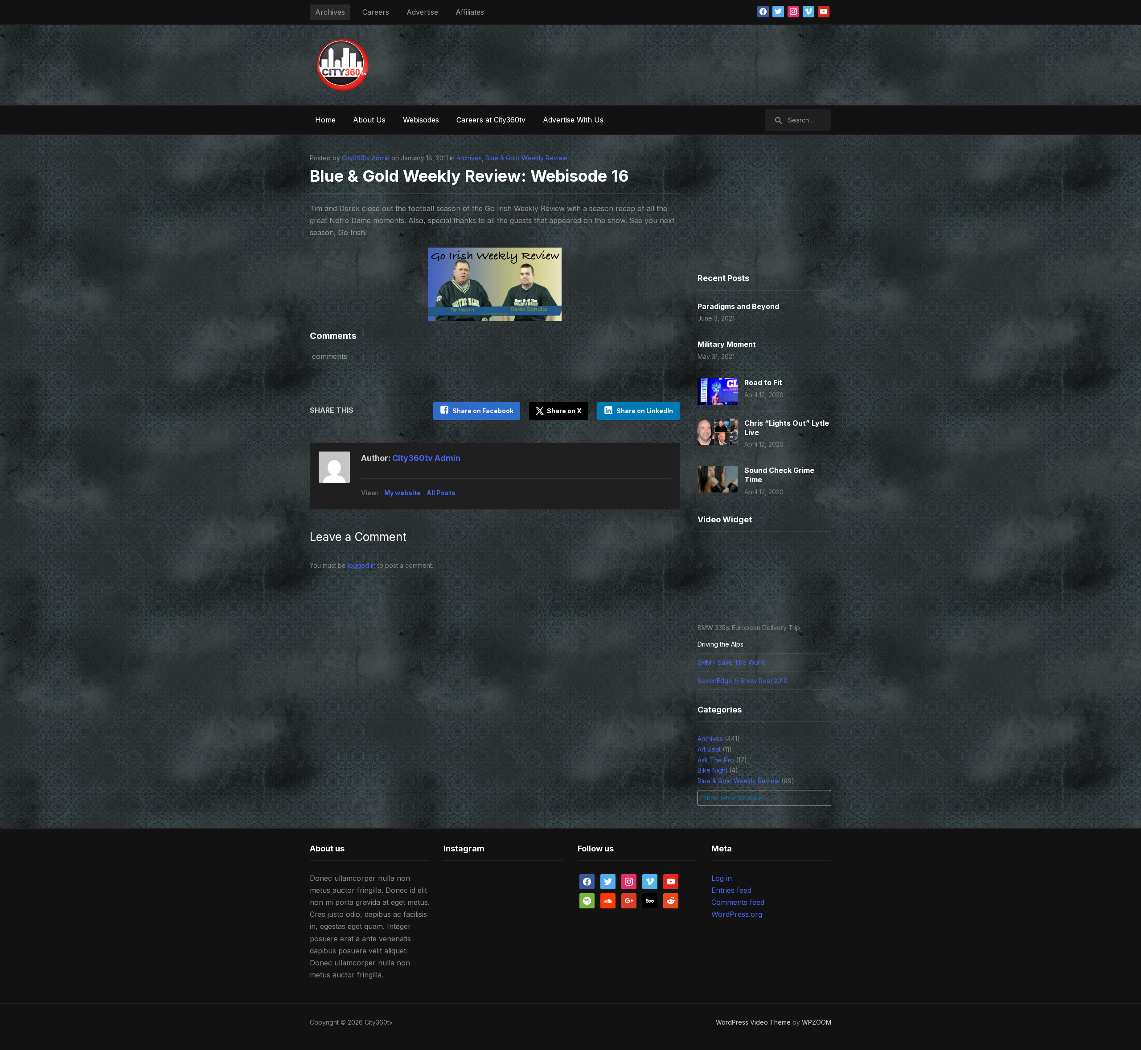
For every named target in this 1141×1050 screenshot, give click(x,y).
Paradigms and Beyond (738, 306)
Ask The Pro (716, 760)
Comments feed (737, 902)
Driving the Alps (720, 644)
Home (325, 119)
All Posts (441, 493)
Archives (330, 12)
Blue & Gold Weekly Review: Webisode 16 (469, 176)
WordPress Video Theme (753, 1022)
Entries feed (731, 890)
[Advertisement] (669, 63)
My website (402, 493)
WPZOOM (816, 1022)
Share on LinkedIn (644, 411)
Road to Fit (763, 382)
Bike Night (712, 770)
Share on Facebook (482, 411)
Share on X (564, 411)
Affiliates (470, 12)
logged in (362, 565)
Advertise (422, 12)
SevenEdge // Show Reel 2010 (743, 680)
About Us (369, 119)
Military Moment (727, 344)
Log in (721, 878)
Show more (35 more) (733, 798)
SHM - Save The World (732, 662)
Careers (375, 12)
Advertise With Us (573, 119)
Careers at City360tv (490, 119)
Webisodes (421, 119)
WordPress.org (736, 914)
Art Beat (709, 749)
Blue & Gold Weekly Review (526, 158)
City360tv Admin (366, 158)
